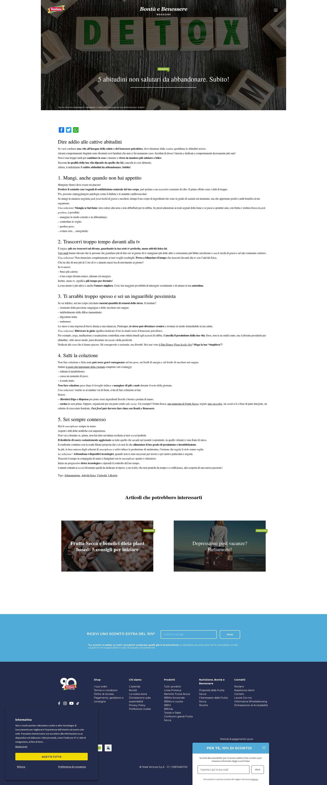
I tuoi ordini (100, 686)
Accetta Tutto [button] (51, 756)
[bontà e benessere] (163, 16)
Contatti (239, 694)
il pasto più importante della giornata (85, 367)
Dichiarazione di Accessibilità (251, 705)
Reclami (239, 686)
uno (215, 403)
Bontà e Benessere (75, 107)
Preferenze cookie (140, 709)
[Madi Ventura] (56, 11)
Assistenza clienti (244, 690)
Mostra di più (21, 747)
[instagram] (65, 703)
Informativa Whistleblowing (250, 701)
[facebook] (59, 703)
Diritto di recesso (104, 694)
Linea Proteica (172, 690)
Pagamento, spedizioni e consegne (108, 699)
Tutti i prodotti (172, 686)
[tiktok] (77, 703)
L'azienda (134, 686)
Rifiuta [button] (21, 766)
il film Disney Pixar (175, 344)
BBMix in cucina (173, 701)
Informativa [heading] (23, 720)
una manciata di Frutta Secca (182, 403)
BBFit (167, 705)
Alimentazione (72, 475)
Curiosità (102, 475)
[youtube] (71, 703)
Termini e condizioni (105, 690)
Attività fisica (88, 475)
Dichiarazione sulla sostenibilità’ (140, 699)
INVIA (257, 769)
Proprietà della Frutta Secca (211, 692)
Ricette (203, 705)
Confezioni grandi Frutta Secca (178, 718)
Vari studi (63, 253)
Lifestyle (112, 475)
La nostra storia (138, 694)
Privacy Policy (137, 705)
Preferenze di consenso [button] (72, 766)
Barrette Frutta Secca (177, 694)
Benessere (90, 107)
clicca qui (254, 779)
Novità (133, 690)
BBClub (168, 709)
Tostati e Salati (172, 712)
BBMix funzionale (174, 697)
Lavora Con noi (243, 697)
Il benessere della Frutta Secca (213, 699)
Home (61, 107)
